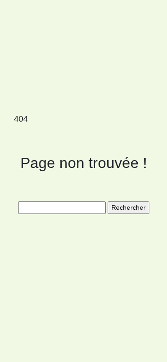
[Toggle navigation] (20, 22)
